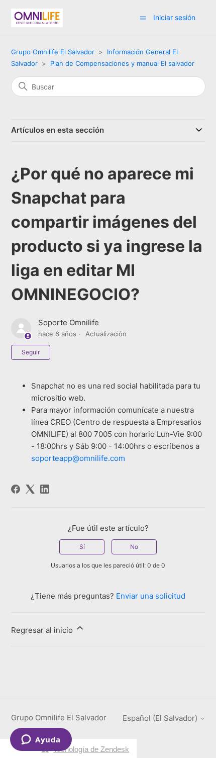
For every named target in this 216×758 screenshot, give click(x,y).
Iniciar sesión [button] (174, 17)
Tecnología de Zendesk (91, 749)
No (134, 546)
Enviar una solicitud (150, 596)
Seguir (31, 352)
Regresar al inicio (43, 630)
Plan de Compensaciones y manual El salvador (122, 63)
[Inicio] (37, 18)
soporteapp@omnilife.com (78, 458)
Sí (82, 546)
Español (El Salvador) (161, 718)
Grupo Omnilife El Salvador (52, 52)
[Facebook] (15, 489)
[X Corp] (30, 489)
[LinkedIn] (44, 489)
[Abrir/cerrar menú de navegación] (143, 17)
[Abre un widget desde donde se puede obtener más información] (41, 740)
